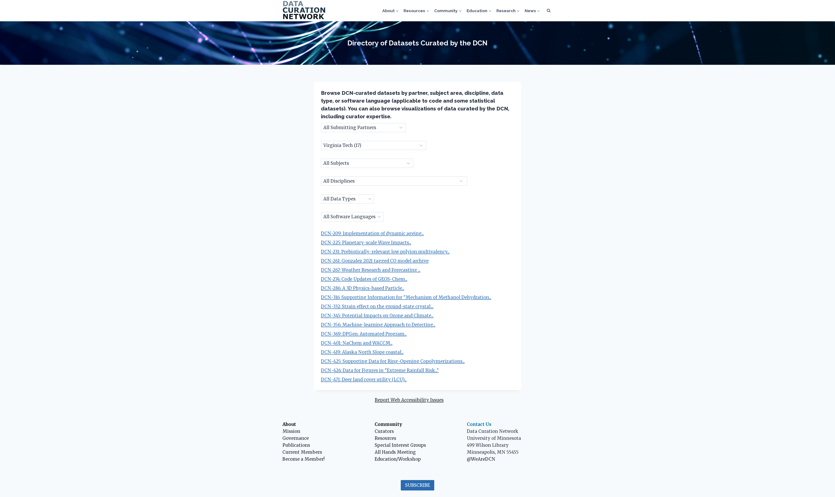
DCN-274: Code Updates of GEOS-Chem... (364, 279)
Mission (291, 431)
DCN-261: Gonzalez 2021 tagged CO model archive (375, 261)
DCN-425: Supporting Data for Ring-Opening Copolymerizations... (393, 361)
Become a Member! (303, 459)
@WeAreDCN (481, 459)
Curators (384, 431)
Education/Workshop (398, 459)
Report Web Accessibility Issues (409, 400)
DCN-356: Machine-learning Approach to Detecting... (378, 324)
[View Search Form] (549, 11)
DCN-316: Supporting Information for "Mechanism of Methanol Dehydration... (406, 297)
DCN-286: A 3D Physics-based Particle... (362, 288)
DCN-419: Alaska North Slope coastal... (362, 352)
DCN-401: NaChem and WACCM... (356, 343)
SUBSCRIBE (417, 485)
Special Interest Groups (400, 445)
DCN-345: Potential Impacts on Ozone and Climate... (377, 315)
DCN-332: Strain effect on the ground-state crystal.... (377, 306)
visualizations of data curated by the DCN (454, 108)
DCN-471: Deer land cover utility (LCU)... (364, 379)
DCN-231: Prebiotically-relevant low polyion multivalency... (385, 251)
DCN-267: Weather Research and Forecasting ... (370, 270)
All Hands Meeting (395, 452)
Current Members (302, 452)
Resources (385, 438)
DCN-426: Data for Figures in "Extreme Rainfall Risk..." (380, 370)
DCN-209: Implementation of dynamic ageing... (372, 233)
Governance (295, 438)
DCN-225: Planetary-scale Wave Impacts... (366, 242)
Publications (296, 445)
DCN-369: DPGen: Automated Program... (364, 334)
